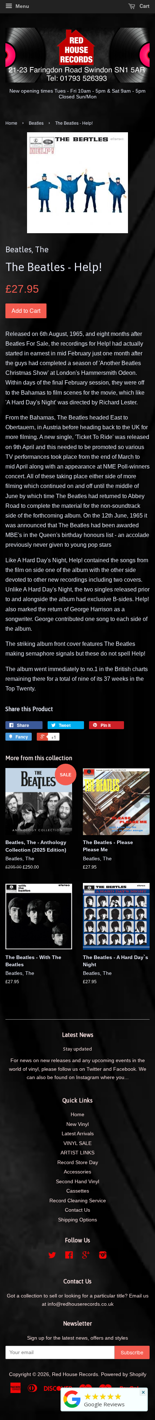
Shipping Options (77, 1219)
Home (11, 123)
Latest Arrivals (78, 1133)
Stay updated (77, 1049)
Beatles (36, 123)
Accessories (77, 1172)
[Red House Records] (72, 1408)
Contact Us (77, 1210)
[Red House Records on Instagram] (103, 1256)
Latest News (77, 1034)
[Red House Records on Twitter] (52, 1256)
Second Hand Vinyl (77, 1181)
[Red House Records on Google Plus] (86, 1256)
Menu (21, 6)
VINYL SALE (77, 1143)
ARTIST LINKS (77, 1152)
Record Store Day (77, 1162)
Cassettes (77, 1191)
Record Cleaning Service (77, 1200)
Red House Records (75, 1374)
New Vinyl (77, 1124)
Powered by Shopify (123, 1374)
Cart (144, 5)
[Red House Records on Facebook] (69, 1256)
